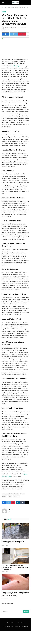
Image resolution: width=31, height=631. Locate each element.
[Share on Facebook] (5, 34)
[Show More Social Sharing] (27, 34)
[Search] (28, 2)
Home (3, 7)
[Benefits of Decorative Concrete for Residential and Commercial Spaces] (15, 531)
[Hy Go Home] (15, 2)
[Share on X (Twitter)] (14, 34)
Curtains (22, 493)
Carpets (16, 493)
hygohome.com (24, 626)
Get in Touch (11, 622)
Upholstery (16, 496)
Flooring (4, 496)
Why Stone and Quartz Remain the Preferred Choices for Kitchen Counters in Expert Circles (15, 567)
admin (7, 27)
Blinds (10, 493)
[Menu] (3, 2)
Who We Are (20, 622)
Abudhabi (4, 493)
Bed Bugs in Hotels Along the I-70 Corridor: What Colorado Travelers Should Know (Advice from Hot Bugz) (15, 594)
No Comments (22, 27)
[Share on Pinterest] (22, 34)
